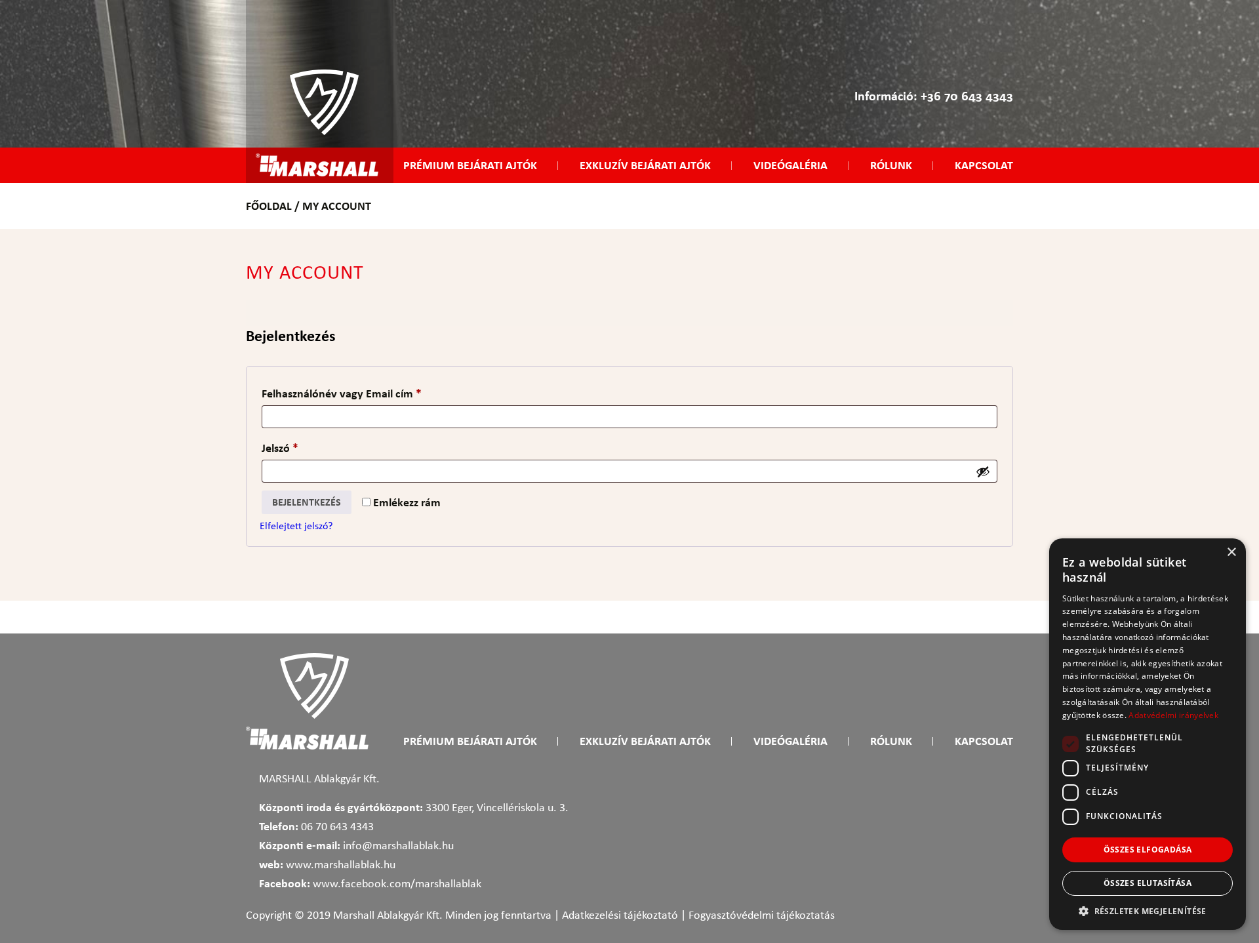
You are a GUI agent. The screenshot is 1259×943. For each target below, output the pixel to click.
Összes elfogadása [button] (1148, 849)
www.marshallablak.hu (340, 865)
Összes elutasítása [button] (1147, 883)
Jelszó (301, 447)
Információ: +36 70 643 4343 (933, 96)
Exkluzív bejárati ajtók (645, 165)
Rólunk (891, 165)
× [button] (1231, 552)
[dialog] (1147, 734)
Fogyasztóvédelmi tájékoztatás (762, 916)
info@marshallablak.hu (398, 846)
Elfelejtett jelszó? (296, 526)
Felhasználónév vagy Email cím (363, 393)
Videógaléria (790, 165)
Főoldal (269, 206)
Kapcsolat (984, 165)
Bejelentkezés (306, 502)
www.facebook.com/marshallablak (397, 884)
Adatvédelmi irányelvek (1173, 715)
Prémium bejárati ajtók (470, 165)
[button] (1147, 910)
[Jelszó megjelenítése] (983, 471)
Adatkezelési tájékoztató (620, 916)
